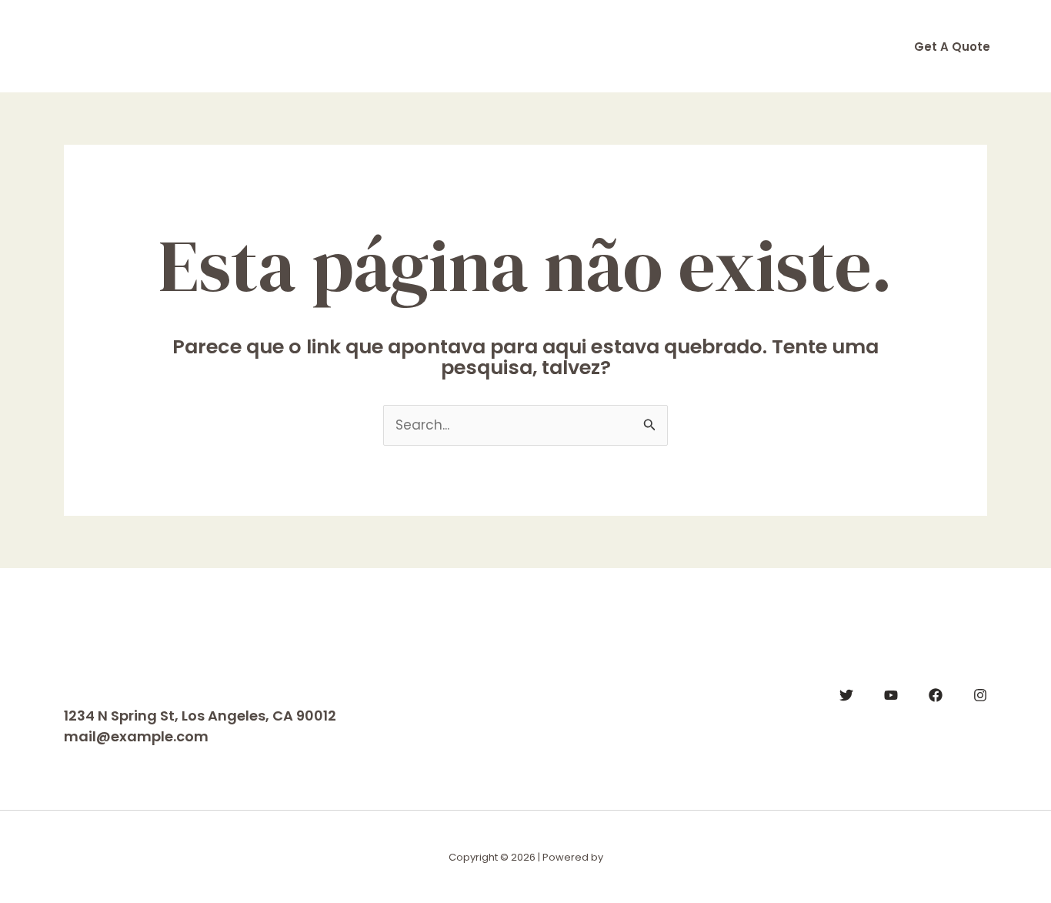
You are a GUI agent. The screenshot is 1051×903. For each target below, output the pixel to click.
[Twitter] (846, 695)
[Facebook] (936, 695)
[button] (952, 46)
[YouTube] (891, 695)
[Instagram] (980, 695)
